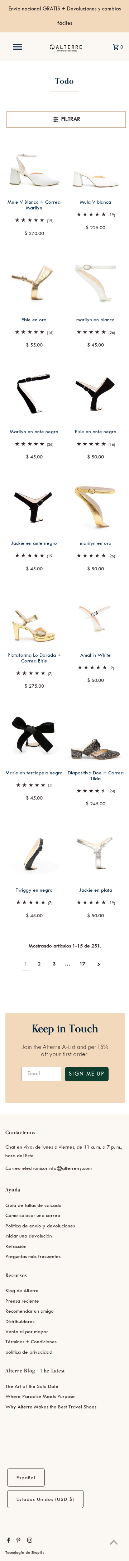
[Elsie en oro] (34, 281)
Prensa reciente (22, 1301)
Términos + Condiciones (31, 1341)
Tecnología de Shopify (24, 1553)
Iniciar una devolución (28, 1236)
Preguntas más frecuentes (33, 1256)
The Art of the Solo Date (31, 1386)
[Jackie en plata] (96, 852)
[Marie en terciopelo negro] (34, 734)
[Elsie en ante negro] (96, 393)
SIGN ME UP (87, 1074)
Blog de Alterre (22, 1290)
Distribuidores (19, 1321)
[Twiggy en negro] (34, 852)
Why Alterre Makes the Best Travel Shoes (50, 1407)
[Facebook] (7, 1541)
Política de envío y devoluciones (40, 1226)
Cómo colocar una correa (32, 1215)
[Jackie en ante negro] (34, 505)
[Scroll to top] (114, 1542)
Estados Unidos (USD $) (45, 1499)
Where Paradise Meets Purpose (40, 1396)
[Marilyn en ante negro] (34, 393)
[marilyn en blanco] (96, 281)
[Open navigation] (17, 47)
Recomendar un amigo (29, 1311)
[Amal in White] (96, 617)
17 (82, 964)
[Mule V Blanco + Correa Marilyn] (34, 164)
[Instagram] (28, 1541)
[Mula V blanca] (96, 164)
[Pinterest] (17, 1541)
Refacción (16, 1246)
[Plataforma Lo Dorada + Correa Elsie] (34, 617)
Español (25, 1477)
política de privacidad (28, 1352)
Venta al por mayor (26, 1331)
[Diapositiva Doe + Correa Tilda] (96, 734)
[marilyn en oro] (96, 505)
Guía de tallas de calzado (33, 1205)
